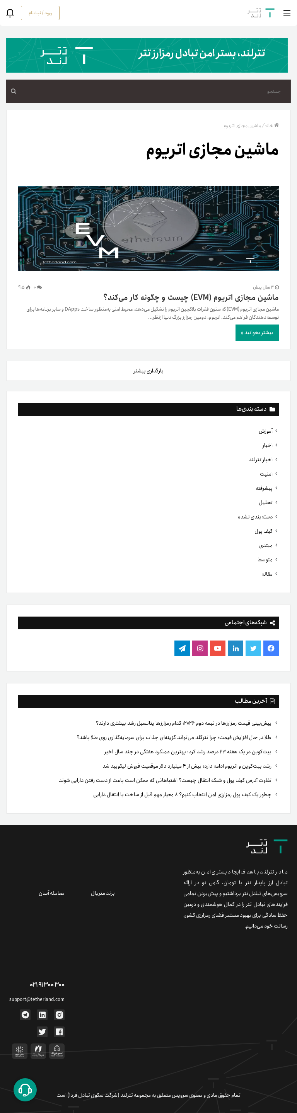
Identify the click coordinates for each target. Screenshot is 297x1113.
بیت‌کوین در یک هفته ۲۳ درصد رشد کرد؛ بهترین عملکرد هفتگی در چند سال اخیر (188, 752)
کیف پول (263, 531)
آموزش (266, 431)
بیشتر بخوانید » (257, 332)
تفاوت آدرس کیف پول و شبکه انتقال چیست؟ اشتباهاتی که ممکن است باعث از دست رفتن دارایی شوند (166, 780)
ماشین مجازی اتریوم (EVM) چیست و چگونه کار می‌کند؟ (191, 298)
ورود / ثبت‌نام (40, 13)
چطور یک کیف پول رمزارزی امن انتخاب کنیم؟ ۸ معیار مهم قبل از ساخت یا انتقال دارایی (183, 794)
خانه (269, 126)
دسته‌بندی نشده (255, 517)
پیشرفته (264, 488)
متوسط (265, 560)
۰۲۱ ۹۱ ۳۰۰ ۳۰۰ (47, 985)
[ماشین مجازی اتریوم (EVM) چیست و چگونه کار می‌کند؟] (148, 230)
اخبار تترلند (261, 459)
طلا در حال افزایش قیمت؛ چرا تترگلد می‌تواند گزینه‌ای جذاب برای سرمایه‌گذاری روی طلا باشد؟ (175, 737)
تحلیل (266, 502)
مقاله (267, 574)
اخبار (268, 445)
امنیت (266, 474)
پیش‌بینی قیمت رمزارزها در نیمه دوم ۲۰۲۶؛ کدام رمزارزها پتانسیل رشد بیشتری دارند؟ (184, 723)
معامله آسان (52, 893)
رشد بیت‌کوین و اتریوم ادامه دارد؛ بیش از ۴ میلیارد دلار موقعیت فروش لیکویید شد (187, 766)
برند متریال (103, 893)
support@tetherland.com (37, 999)
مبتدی (266, 545)
